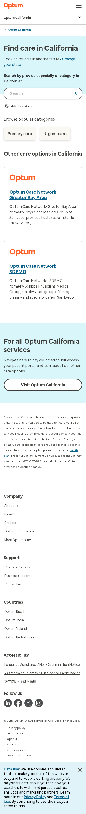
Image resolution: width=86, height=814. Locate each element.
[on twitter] (28, 703)
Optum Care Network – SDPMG (34, 268)
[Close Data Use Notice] (80, 770)
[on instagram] (39, 703)
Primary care (20, 133)
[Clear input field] (75, 93)
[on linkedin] (8, 703)
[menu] (78, 5)
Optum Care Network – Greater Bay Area (34, 194)
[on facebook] (18, 703)
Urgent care (55, 133)
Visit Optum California (43, 384)
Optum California (17, 18)
